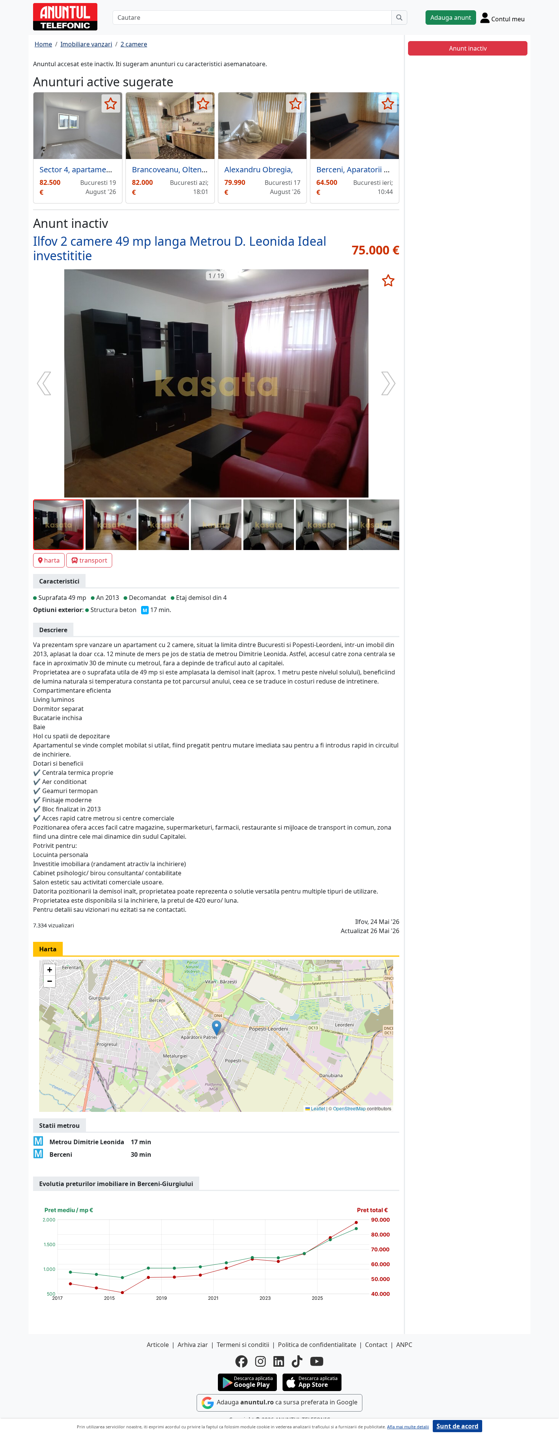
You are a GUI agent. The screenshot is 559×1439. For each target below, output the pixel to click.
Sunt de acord (457, 1426)
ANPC (404, 1344)
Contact (376, 1344)
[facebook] (241, 1361)
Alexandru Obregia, (258, 169)
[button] (216, 1028)
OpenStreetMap (349, 1108)
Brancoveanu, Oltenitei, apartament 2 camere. (213, 169)
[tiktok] (297, 1361)
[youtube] (317, 1361)
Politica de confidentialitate (317, 1344)
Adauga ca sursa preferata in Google (286, 1402)
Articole (158, 1344)
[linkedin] (278, 1361)
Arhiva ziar (193, 1344)
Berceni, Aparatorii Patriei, (362, 169)
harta (52, 560)
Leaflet (317, 1108)
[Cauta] (399, 17)
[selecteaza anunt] (111, 103)
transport (93, 560)
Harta (48, 949)
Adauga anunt (450, 17)
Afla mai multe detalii (408, 1426)
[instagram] (260, 1361)
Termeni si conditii (243, 1344)
